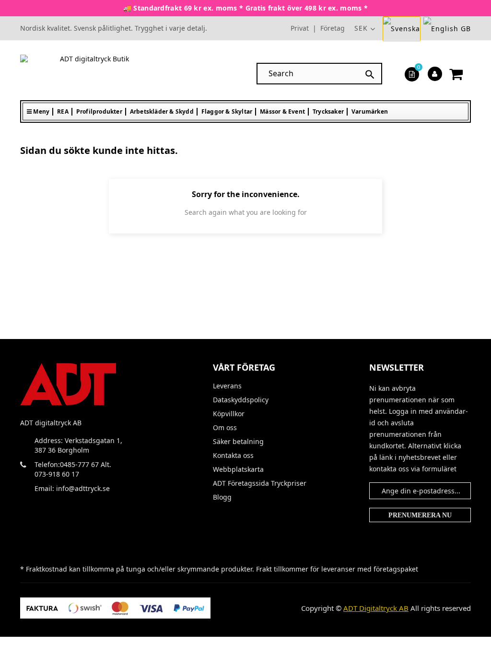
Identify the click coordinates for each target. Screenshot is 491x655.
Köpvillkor (229, 413)
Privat (300, 28)
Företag (332, 28)
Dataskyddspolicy (241, 400)
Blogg (222, 497)
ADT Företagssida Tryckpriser (251, 483)
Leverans (227, 386)
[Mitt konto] (434, 73)
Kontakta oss (233, 455)
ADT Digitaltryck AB (376, 608)
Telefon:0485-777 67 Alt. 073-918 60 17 (73, 469)
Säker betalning (238, 441)
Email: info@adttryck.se (72, 488)
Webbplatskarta (238, 469)
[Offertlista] (411, 73)
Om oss (225, 427)
